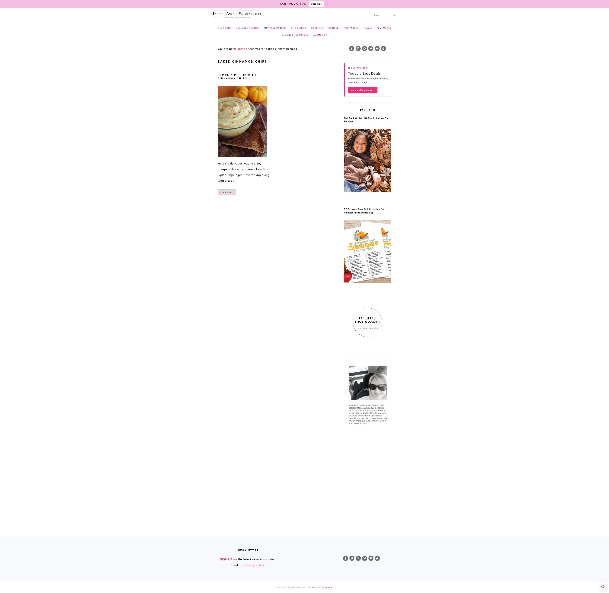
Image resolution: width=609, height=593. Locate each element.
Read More (226, 192)
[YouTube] (377, 48)
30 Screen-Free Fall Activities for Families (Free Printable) (364, 211)
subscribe (316, 3)
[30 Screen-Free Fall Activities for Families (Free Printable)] (367, 252)
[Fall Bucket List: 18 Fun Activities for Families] (367, 161)
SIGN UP (226, 559)
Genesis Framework (322, 587)
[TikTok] (383, 48)
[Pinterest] (358, 48)
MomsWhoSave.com (237, 14)
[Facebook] (351, 48)
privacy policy (254, 565)
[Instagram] (364, 48)
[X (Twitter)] (370, 48)
